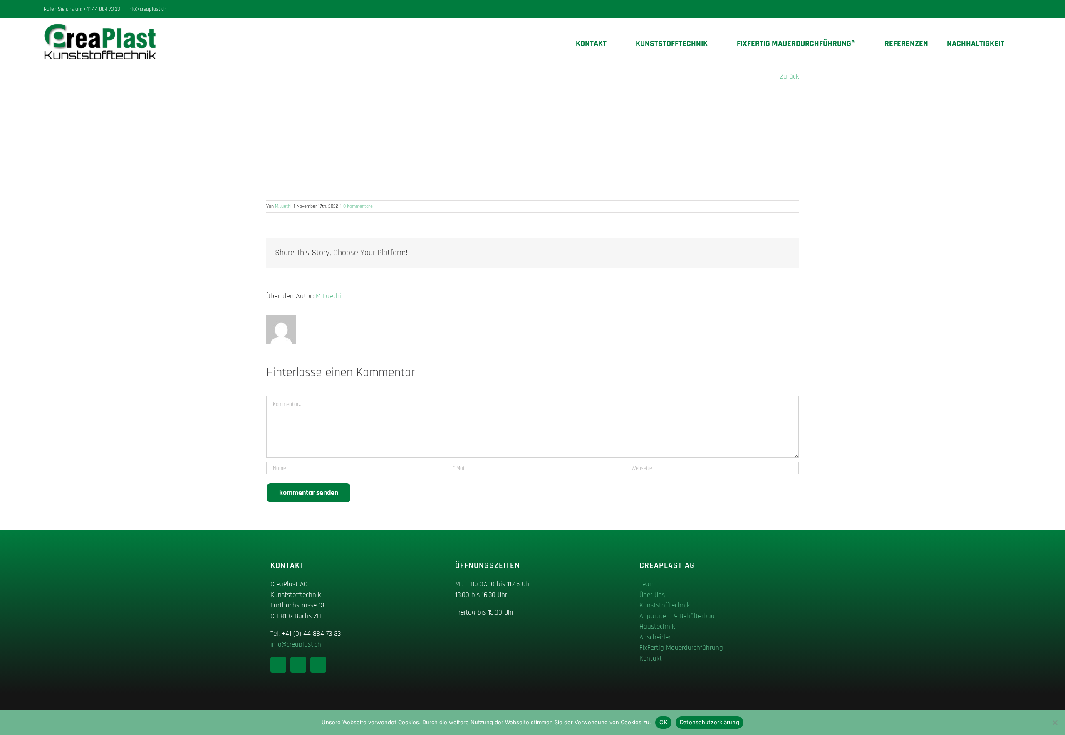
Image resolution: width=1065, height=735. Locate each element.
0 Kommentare (358, 206)
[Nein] (1054, 722)
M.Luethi (283, 206)
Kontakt (650, 658)
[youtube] (318, 665)
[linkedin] (278, 665)
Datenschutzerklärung (709, 722)
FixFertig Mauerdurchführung (681, 647)
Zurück (789, 76)
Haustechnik (657, 626)
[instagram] (298, 665)
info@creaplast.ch (146, 9)
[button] (1018, 44)
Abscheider (655, 637)
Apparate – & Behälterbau (677, 616)
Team (647, 584)
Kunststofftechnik (664, 605)
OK (663, 722)
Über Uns (652, 595)
